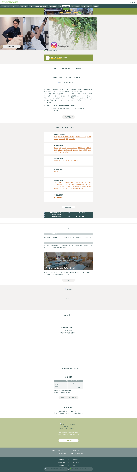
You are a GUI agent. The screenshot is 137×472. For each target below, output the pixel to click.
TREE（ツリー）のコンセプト (68, 117)
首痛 (60, 148)
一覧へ (68, 280)
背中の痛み (72, 139)
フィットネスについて (60, 453)
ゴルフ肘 (67, 160)
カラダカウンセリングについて (60, 450)
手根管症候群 (74, 160)
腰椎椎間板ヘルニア (80, 137)
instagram (68, 305)
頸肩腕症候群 (81, 148)
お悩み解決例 (53, 6)
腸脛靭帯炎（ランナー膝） (64, 185)
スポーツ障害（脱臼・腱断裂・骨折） (64, 182)
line (74, 305)
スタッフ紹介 (24, 6)
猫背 (67, 139)
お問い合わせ (61, 462)
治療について (77, 450)
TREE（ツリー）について (68, 440)
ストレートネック (72, 148)
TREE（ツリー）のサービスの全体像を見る (68, 68)
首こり (64, 148)
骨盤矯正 (56, 171)
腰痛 (55, 137)
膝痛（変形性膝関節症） (78, 185)
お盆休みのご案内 (55, 16)
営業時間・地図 (5, 6)
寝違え (80, 150)
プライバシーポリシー (75, 462)
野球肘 (56, 160)
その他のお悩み (68, 207)
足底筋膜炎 (83, 187)
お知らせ (89, 6)
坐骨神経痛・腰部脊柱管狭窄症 (66, 137)
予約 (133, 2)
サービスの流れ (75, 6)
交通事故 (60, 150)
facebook (63, 305)
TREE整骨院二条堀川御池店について (38, 6)
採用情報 (96, 6)
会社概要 (61, 459)
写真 (60, 6)
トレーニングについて (77, 453)
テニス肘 (61, 160)
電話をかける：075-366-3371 (68, 397)
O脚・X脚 (67, 187)
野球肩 (85, 150)
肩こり (56, 148)
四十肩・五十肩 (68, 150)
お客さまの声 (66, 6)
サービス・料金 (15, 6)
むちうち (75, 150)
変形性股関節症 (75, 187)
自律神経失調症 (58, 197)
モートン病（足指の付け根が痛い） (75, 189)
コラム (83, 6)
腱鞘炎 (66, 152)
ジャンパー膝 (60, 187)
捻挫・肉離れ (79, 182)
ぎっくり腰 (62, 139)
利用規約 (61, 466)
